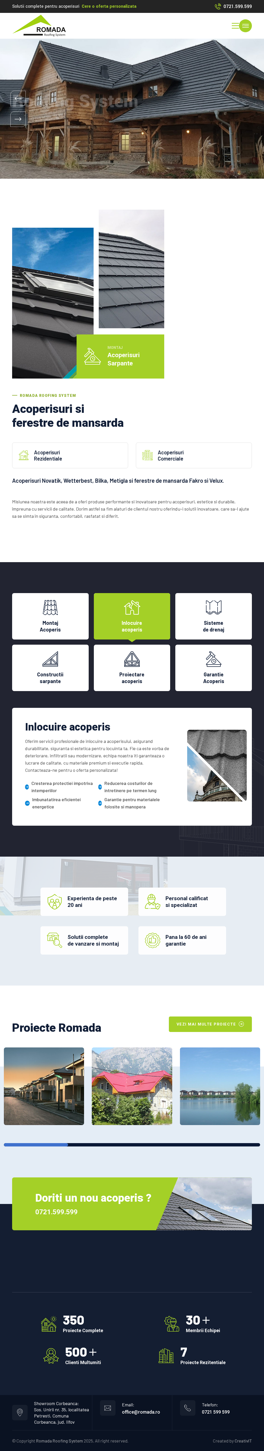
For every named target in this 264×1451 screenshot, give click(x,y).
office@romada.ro (141, 1412)
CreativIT (243, 1440)
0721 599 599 (216, 1412)
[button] (18, 98)
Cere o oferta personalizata (109, 6)
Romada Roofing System (59, 1440)
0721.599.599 (238, 6)
